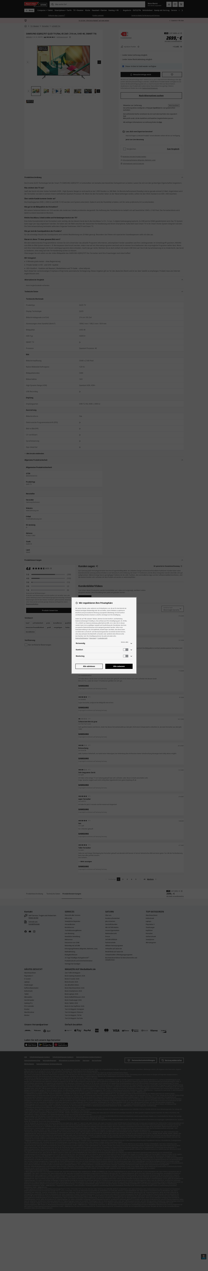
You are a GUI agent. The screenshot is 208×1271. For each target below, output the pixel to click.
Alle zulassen (119, 666)
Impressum (92, 638)
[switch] (125, 649)
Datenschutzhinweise (81, 638)
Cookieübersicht (102, 638)
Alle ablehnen (89, 666)
